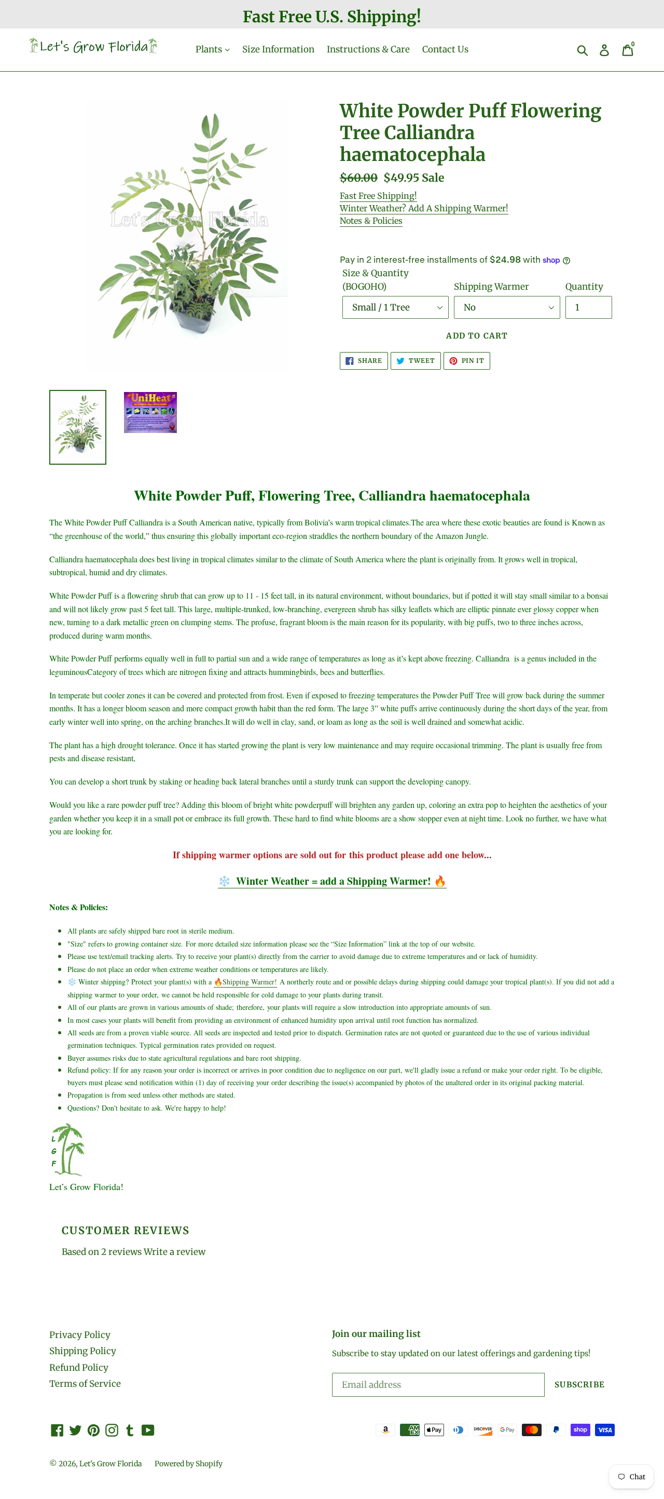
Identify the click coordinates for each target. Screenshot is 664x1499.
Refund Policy (78, 1367)
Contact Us (445, 49)
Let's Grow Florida (110, 1463)
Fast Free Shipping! (378, 196)
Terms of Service (85, 1383)
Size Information (278, 49)
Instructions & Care (368, 49)
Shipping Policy (82, 1351)
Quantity (584, 286)
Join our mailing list (376, 1334)
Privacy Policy (79, 1335)
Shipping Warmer (491, 286)
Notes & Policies (371, 220)
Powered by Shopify (189, 1463)
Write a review (174, 1252)
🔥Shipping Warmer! (245, 982)
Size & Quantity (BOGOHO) (375, 279)
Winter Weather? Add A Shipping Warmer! (424, 208)
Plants (210, 49)
